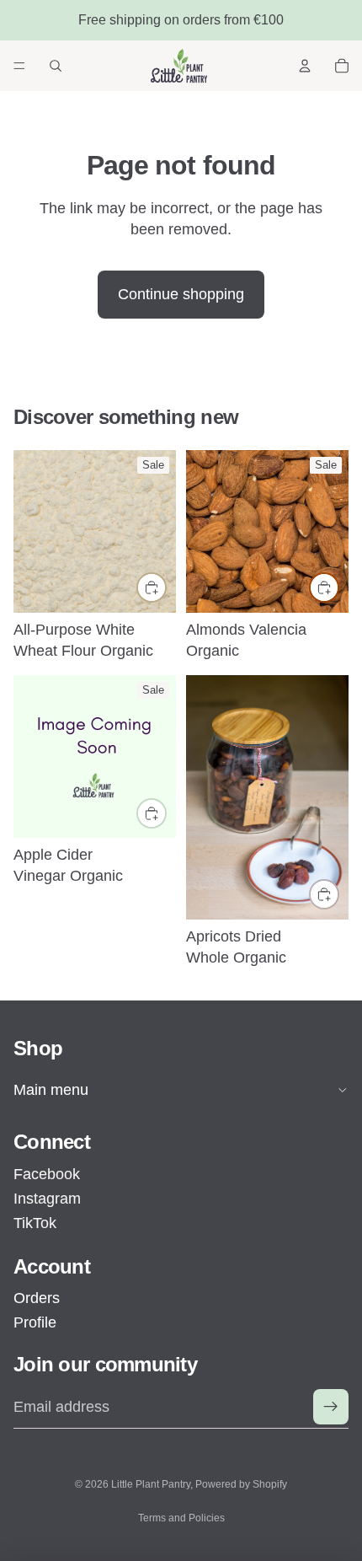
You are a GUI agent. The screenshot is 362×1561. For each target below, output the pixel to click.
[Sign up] (331, 1406)
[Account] (304, 65)
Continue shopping (181, 294)
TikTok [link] (34, 1223)
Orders (36, 1298)
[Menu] (19, 65)
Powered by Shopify (241, 1484)
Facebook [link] (46, 1174)
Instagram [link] (47, 1198)
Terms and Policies (181, 1518)
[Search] (55, 65)
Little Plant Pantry (150, 1484)
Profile (34, 1322)
